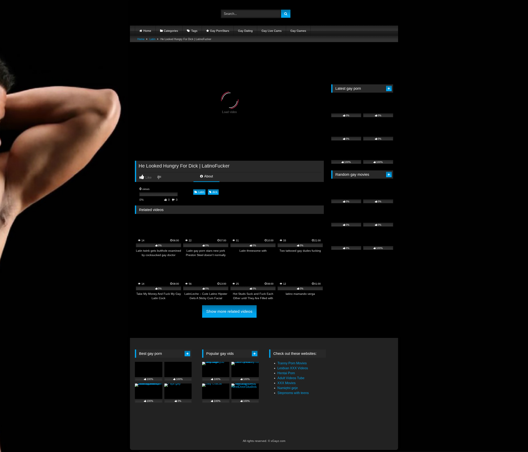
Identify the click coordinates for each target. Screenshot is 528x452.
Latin (152, 39)
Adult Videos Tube (290, 378)
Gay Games (298, 30)
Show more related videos (229, 311)
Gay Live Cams (272, 30)
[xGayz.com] (153, 13)
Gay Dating (245, 30)
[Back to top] (515, 440)
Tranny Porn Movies (292, 363)
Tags (194, 30)
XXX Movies (286, 383)
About (208, 176)
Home (147, 30)
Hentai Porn (286, 373)
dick (214, 192)
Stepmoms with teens (293, 393)
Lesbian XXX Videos (292, 368)
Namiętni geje (287, 388)
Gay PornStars (219, 30)
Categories (171, 30)
